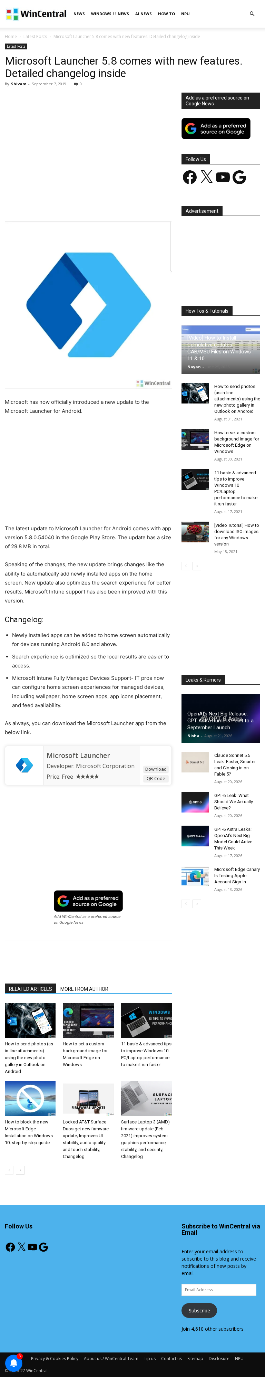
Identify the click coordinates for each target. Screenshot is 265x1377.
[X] (69, 202)
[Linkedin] (117, 202)
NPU (185, 13)
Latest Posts (35, 36)
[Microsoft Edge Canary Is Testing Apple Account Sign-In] (195, 876)
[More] (165, 202)
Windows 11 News (110, 13)
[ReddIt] (133, 202)
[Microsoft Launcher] (24, 765)
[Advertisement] (88, 143)
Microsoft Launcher (78, 755)
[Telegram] (149, 202)
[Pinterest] (85, 202)
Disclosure (219, 1358)
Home (11, 36)
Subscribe (199, 1310)
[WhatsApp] (101, 202)
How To (166, 13)
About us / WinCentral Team (111, 1358)
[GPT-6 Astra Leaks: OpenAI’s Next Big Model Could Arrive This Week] (195, 836)
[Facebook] (53, 202)
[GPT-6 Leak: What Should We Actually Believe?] (195, 802)
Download (156, 769)
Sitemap (195, 1358)
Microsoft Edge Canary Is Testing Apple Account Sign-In (237, 875)
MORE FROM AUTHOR (84, 989)
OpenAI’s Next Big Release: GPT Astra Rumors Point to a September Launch (220, 721)
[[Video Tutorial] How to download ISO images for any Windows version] (195, 532)
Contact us (171, 1358)
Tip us (150, 1358)
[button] (252, 14)
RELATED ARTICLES (30, 989)
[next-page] (20, 1170)
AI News (143, 13)
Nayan (194, 366)
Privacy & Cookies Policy (54, 1358)
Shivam (18, 83)
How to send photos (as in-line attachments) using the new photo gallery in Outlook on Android (29, 1057)
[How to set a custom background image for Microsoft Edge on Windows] (88, 1020)
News (79, 13)
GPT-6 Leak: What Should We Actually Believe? (233, 801)
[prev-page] (9, 1170)
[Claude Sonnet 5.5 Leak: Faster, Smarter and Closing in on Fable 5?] (195, 762)
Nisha (193, 735)
